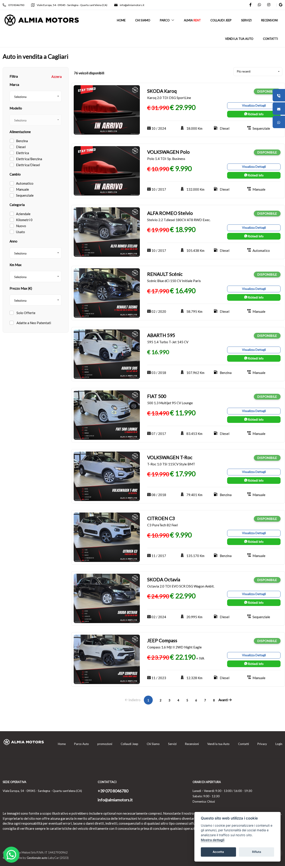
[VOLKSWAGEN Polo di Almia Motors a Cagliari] (107, 170)
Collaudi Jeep (129, 744)
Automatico (24, 183)
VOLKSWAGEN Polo (168, 152)
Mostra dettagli (212, 840)
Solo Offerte (25, 313)
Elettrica (22, 153)
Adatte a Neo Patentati (33, 323)
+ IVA (200, 658)
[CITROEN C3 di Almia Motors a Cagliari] (107, 537)
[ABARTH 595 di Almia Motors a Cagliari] (107, 354)
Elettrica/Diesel (28, 165)
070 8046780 (16, 5)
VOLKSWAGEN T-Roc (169, 457)
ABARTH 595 (161, 335)
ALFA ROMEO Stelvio (170, 213)
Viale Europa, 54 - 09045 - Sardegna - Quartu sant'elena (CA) (72, 5)
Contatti (243, 744)
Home (62, 744)
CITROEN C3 (161, 518)
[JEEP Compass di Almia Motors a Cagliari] (107, 659)
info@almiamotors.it (132, 5)
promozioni (104, 744)
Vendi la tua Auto (218, 744)
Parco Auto (81, 744)
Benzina (22, 141)
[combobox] (36, 96)
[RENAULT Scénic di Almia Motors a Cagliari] (107, 293)
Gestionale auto (37, 858)
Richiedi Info (255, 114)
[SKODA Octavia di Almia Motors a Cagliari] (107, 598)
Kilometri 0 (24, 220)
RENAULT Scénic (165, 274)
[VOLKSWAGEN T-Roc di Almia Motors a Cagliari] (107, 476)
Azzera (56, 77)
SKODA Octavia (163, 579)
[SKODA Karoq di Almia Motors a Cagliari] (107, 109)
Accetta (218, 852)
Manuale (22, 189)
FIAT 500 (156, 396)
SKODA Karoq (162, 91)
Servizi (172, 744)
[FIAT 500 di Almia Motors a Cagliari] (107, 415)
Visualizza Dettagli (254, 105)
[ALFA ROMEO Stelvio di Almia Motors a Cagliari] (107, 232)
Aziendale (23, 214)
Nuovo (21, 226)
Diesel (21, 147)
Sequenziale (25, 195)
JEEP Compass (162, 640)
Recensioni (192, 744)
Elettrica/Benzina (29, 159)
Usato (20, 232)
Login (278, 744)
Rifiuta (256, 852)
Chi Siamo (153, 744)
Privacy (262, 744)
